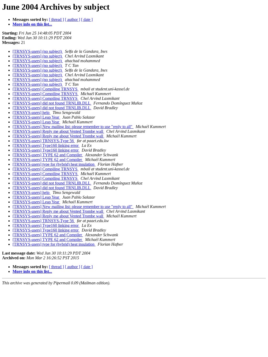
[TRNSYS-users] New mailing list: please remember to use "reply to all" (73, 126)
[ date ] (87, 19)
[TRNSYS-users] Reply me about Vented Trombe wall (58, 131)
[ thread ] (56, 19)
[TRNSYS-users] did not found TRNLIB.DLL (52, 103)
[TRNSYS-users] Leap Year (36, 117)
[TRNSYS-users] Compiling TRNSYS (46, 89)
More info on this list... (32, 24)
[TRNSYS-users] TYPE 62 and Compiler (48, 155)
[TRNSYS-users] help (32, 112)
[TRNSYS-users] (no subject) (38, 51)
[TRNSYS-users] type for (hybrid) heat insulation (54, 164)
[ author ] (72, 19)
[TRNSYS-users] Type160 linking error (46, 145)
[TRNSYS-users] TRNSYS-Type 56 (44, 141)
